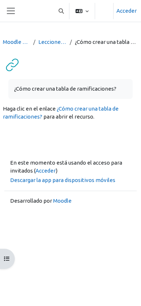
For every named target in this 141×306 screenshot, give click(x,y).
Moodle (62, 201)
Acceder (126, 11)
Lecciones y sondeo (52, 42)
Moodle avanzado (16, 42)
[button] (61, 11)
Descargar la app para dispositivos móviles (62, 180)
